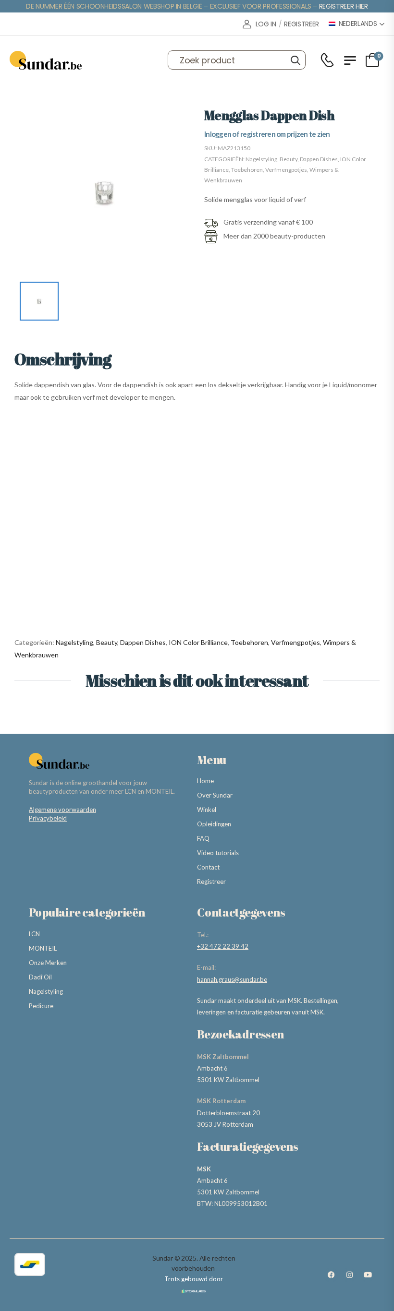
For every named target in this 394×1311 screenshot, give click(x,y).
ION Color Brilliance (198, 642)
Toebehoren (247, 169)
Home (205, 781)
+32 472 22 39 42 (222, 946)
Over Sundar (215, 795)
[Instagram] (349, 1275)
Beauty (288, 159)
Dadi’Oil (40, 977)
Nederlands (358, 23)
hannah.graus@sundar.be (232, 979)
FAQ (203, 838)
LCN (34, 934)
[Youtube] (367, 1275)
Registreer (211, 881)
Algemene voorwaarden (62, 809)
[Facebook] (331, 1275)
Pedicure (41, 1006)
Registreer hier (343, 6)
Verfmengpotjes (286, 169)
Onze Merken (48, 962)
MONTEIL (43, 948)
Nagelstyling (261, 159)
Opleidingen (214, 824)
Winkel (206, 809)
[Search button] (295, 60)
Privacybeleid (48, 818)
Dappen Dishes (319, 159)
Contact (208, 867)
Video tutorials (218, 853)
